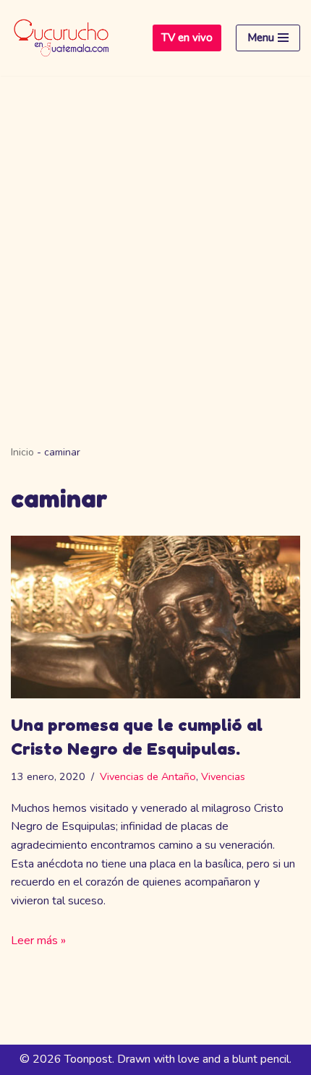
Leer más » (38, 940)
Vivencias (223, 776)
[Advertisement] (155, 238)
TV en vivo (187, 37)
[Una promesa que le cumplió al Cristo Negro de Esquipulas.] (155, 617)
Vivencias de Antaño (148, 776)
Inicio (22, 452)
